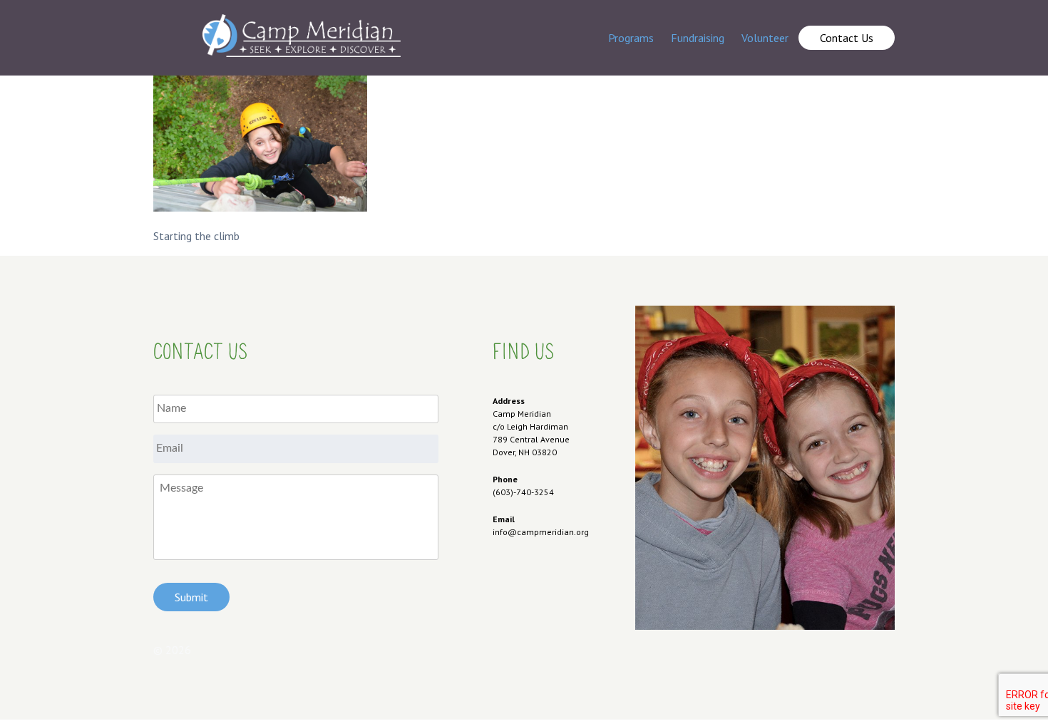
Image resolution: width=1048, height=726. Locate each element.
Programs (631, 38)
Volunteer (764, 38)
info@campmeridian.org (541, 532)
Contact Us (846, 38)
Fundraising (697, 38)
